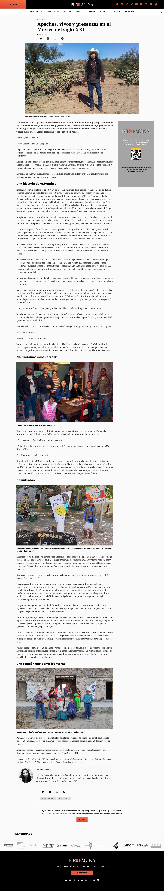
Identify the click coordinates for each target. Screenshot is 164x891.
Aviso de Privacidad (88, 866)
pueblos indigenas (64, 798)
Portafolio (104, 11)
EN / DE (116, 11)
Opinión (67, 11)
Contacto (104, 866)
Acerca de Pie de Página (65, 866)
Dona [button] (14, 4)
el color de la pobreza (48, 798)
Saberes (91, 11)
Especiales (129, 11)
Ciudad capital (52, 11)
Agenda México (35, 11)
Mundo (78, 11)
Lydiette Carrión (43, 769)
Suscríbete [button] (82, 872)
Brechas (41, 19)
